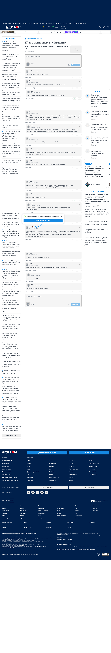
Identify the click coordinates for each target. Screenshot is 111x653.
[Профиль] (108, 27)
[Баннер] (7, 32)
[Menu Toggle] (3, 27)
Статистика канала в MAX (10, 480)
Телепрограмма (33, 23)
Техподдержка (6, 474)
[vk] (33, 492)
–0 (79, 77)
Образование (53, 480)
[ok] (37, 492)
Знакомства (17, 23)
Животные (30, 477)
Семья (71, 480)
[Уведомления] (104, 27)
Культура (52, 466)
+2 (74, 270)
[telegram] (28, 492)
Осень (71, 463)
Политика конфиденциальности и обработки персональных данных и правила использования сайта (82, 546)
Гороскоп (49, 23)
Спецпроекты (93, 474)
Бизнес (29, 463)
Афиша (42, 23)
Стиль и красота (94, 463)
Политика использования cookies (65, 542)
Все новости (11, 39)
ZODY (70, 23)
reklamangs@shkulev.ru (62, 534)
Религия (71, 477)
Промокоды (82, 23)
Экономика (92, 472)
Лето (50, 469)
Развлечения (73, 474)
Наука (51, 474)
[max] (42, 492)
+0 (74, 77)
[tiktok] (46, 492)
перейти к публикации (34, 39)
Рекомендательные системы (64, 544)
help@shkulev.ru (13, 547)
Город (28, 469)
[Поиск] (100, 27)
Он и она (72, 461)
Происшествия (73, 469)
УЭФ (30, 226)
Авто (28, 461)
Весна (28, 466)
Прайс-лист (5, 463)
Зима (51, 461)
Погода (24, 23)
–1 (79, 122)
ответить (29, 77)
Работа (71, 472)
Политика (72, 466)
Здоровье (30, 480)
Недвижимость (7, 23)
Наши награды (6, 469)
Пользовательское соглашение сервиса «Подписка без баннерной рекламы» (76, 549)
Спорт (90, 461)
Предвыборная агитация (9, 477)
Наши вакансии (6, 472)
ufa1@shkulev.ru (21, 545)
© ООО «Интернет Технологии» (29, 554)
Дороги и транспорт (33, 472)
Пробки (65, 23)
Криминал (52, 463)
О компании (5, 466)
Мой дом (52, 472)
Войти (32, 64)
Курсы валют (57, 23)
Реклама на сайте (7, 461)
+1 (74, 134)
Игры (75, 23)
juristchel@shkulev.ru (41, 546)
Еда (28, 474)
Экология (92, 469)
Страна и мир (93, 466)
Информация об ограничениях (64, 539)
